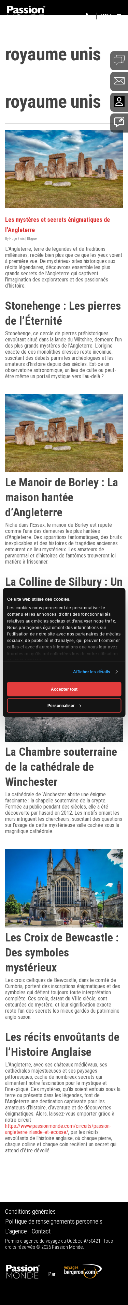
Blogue (32, 239)
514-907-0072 (89, 16)
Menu (107, 15)
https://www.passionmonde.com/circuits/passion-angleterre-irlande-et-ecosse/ (58, 1129)
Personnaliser (61, 705)
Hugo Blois (17, 239)
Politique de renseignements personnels (53, 1221)
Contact (41, 1231)
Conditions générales (30, 1212)
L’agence (16, 1231)
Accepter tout (64, 689)
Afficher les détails (91, 672)
